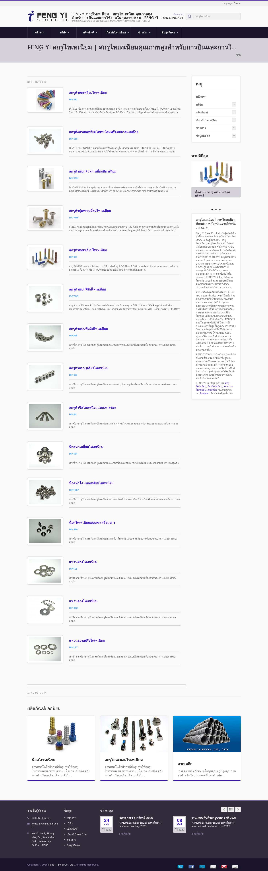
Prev (224, 809)
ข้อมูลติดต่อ (169, 32)
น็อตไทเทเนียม (214, 386)
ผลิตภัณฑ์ (89, 32)
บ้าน (238, 55)
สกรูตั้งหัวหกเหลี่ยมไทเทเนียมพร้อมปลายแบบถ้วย (103, 132)
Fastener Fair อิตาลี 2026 (136, 818)
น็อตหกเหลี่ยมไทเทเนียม (86, 447)
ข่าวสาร (143, 32)
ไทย (236, 3)
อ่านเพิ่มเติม (125, 833)
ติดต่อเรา (204, 393)
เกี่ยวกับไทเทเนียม (116, 32)
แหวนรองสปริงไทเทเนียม (87, 640)
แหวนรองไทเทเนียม (83, 562)
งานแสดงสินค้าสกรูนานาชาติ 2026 (213, 818)
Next (238, 809)
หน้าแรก (39, 32)
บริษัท (63, 32)
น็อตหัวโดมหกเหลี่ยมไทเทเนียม (91, 483)
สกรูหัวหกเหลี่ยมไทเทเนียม (88, 92)
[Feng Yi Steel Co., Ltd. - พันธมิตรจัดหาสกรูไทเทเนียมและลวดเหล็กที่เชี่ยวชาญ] (47, 16)
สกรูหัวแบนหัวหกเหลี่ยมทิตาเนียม (92, 171)
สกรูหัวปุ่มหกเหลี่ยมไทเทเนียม (90, 210)
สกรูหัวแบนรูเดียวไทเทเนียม (88, 368)
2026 (108, 830)
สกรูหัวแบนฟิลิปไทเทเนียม (87, 289)
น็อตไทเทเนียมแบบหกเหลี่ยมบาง (92, 522)
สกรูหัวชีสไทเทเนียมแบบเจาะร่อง (92, 407)
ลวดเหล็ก (212, 390)
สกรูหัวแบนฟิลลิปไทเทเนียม (88, 328)
